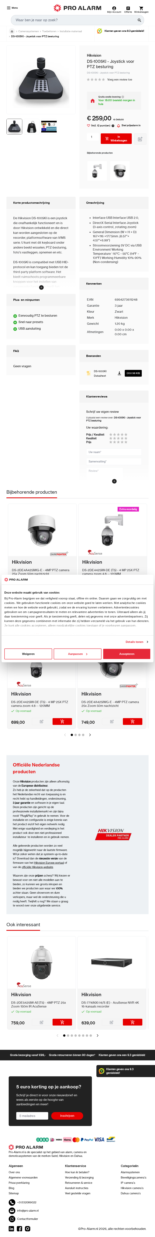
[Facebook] (19, 1228)
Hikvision (121, 317)
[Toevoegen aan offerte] (140, 139)
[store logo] (77, 8)
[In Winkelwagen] (62, 721)
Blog (11, 1188)
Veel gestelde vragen (77, 1193)
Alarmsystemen (130, 1172)
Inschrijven (67, 1116)
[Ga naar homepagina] (12, 31)
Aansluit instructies (76, 1188)
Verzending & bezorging (79, 1177)
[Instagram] (27, 1228)
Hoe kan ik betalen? (77, 1172)
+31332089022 (26, 1202)
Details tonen (134, 641)
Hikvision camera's (132, 1188)
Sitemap (14, 1193)
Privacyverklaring (19, 1183)
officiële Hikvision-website (37, 867)
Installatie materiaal (71, 31)
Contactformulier (27, 1219)
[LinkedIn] (11, 1228)
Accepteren (126, 653)
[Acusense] (94, 553)
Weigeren (28, 653)
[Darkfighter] (59, 553)
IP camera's (128, 1183)
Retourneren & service (78, 1183)
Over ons (14, 1172)
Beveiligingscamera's (133, 1177)
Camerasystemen (28, 31)
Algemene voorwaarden (23, 1177)
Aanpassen (75, 653)
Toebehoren (49, 31)
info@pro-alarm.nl (28, 1210)
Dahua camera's (131, 1193)
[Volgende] (90, 735)
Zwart (119, 311)
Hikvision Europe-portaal (49, 862)
